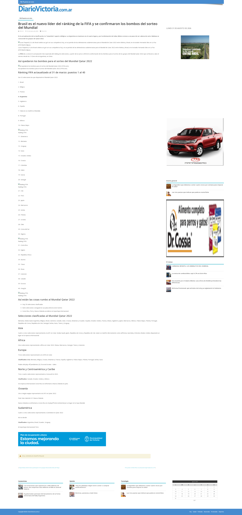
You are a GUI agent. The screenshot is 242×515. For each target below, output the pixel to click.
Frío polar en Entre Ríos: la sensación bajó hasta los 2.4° (140, 467)
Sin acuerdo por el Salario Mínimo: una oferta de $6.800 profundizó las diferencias (196, 281)
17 (175, 494)
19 (188, 494)
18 (182, 494)
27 (195, 496)
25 (182, 496)
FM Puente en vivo (27, 2)
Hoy (191, 512)
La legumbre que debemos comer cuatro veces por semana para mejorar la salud (197, 185)
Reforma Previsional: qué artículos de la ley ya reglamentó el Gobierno (196, 288)
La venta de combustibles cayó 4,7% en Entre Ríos (189, 273)
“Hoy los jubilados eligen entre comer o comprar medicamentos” (92, 486)
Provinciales (214, 512)
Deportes (44, 31)
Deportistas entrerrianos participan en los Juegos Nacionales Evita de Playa (39, 467)
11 (182, 491)
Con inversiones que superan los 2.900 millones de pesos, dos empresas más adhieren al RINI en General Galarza (42, 487)
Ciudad (194, 512)
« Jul (194, 500)
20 (195, 494)
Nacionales (207, 512)
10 (175, 491)
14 (201, 491)
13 (195, 491)
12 (188, 491)
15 (207, 491)
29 (207, 496)
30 (214, 496)
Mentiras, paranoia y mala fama (86, 493)
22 (207, 494)
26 (188, 496)
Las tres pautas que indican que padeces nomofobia (190, 192)
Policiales (200, 512)
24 (175, 496)
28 (201, 496)
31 (175, 498)
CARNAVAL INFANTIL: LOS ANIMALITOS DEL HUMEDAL (190, 266)
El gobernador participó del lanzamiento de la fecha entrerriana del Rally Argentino (42, 494)
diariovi (22, 31)
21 (201, 494)
